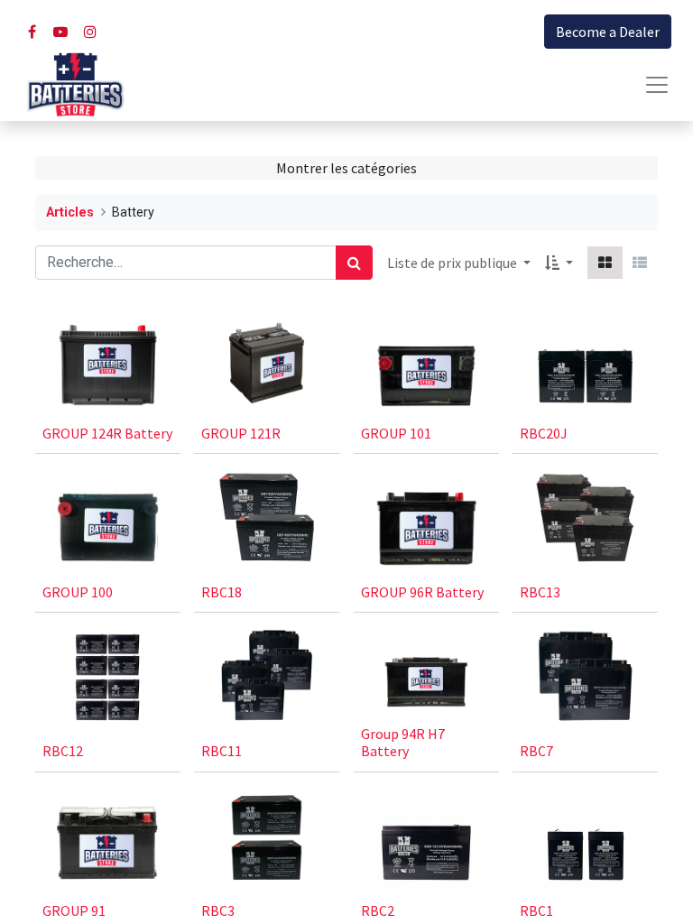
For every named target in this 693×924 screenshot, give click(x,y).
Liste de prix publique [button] (453, 263)
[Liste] (640, 262)
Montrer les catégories (346, 168)
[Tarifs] (605, 262)
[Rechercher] (354, 262)
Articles (70, 212)
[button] (559, 262)
